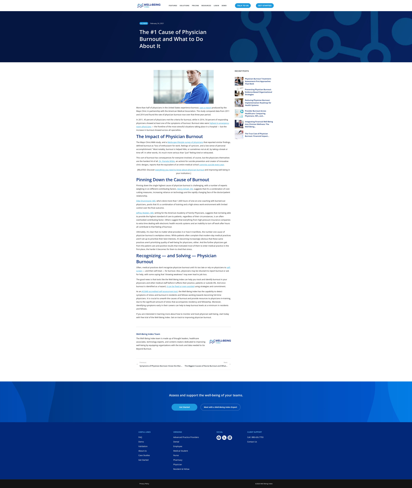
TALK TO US (243, 6)
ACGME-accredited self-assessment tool (159, 291)
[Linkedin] (230, 437)
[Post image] (239, 81)
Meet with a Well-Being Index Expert (220, 407)
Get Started (184, 407)
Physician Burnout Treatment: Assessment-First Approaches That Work (258, 81)
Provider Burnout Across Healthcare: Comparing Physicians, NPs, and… (255, 113)
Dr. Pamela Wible (167, 161)
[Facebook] (219, 437)
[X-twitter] (224, 437)
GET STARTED (265, 6)
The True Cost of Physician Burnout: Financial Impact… (257, 134)
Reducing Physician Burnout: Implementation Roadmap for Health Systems (258, 103)
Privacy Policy (144, 484)
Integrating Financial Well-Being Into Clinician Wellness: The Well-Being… (259, 124)
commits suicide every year (211, 164)
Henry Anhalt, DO (185, 189)
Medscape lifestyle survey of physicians (185, 142)
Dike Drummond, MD (145, 201)
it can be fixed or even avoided (180, 286)
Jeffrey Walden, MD (145, 213)
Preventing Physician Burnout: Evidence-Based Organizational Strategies (258, 92)
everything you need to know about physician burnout (179, 169)
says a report (205, 107)
